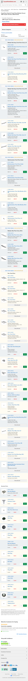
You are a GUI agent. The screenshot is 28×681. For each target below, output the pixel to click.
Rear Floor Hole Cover (13, 509)
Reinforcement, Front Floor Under (15, 164)
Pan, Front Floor (11, 277)
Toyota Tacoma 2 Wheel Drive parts (7, 611)
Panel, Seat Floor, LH (12, 372)
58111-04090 (10, 320)
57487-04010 (10, 203)
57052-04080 (10, 44)
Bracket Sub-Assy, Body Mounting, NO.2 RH (17, 74)
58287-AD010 (11, 393)
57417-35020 (10, 162)
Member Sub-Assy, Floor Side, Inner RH (17, 122)
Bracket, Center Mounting (14, 476)
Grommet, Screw (11, 501)
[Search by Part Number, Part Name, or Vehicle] (25, 5)
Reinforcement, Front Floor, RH (15, 443)
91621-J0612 (10, 489)
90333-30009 (10, 568)
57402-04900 (10, 133)
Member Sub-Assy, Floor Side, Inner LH (17, 135)
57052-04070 (10, 57)
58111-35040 (10, 286)
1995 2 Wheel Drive (14, 9)
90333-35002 (10, 533)
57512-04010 (10, 441)
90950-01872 (10, 524)
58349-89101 (10, 403)
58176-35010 (10, 344)
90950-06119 (10, 592)
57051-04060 (10, 104)
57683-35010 (10, 452)
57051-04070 (10, 91)
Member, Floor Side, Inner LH (14, 430)
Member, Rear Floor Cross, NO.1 (15, 234)
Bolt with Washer (11, 491)
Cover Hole (10, 578)
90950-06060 (10, 576)
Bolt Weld (10, 561)
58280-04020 (10, 383)
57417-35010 (10, 175)
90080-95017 (10, 551)
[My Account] (23, 1)
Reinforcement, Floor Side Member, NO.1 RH (17, 192)
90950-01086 (10, 516)
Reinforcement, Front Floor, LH (15, 218)
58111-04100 (10, 332)
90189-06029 (10, 499)
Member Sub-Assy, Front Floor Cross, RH (17, 92)
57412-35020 (10, 428)
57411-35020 (10, 144)
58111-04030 (10, 297)
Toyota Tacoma (7, 9)
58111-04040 (10, 309)
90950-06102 (10, 584)
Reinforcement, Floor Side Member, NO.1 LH (17, 205)
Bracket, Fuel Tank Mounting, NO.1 (16, 454)
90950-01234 (10, 508)
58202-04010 (10, 370)
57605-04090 (10, 256)
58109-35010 (10, 462)
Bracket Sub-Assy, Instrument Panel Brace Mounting (16, 465)
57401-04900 (10, 120)
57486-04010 (10, 189)
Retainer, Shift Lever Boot (14, 394)
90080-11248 (10, 541)
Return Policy (13, 674)
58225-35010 (10, 474)
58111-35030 (10, 275)
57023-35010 (10, 72)
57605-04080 (10, 244)
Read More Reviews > (23, 634)
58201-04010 (10, 358)
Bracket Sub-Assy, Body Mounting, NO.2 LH (17, 418)
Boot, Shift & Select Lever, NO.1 (15, 385)
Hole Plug (10, 518)
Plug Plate (10, 535)
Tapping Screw (11, 603)
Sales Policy (7, 674)
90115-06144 (10, 559)
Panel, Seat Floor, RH (12, 360)
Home (2, 9)
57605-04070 (10, 233)
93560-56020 (10, 601)
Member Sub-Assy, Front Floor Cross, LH (17, 46)
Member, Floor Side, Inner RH (14, 146)
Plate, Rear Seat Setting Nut (14, 346)
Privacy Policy (20, 674)
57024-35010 (10, 415)
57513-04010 (10, 216)
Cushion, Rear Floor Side (13, 404)
